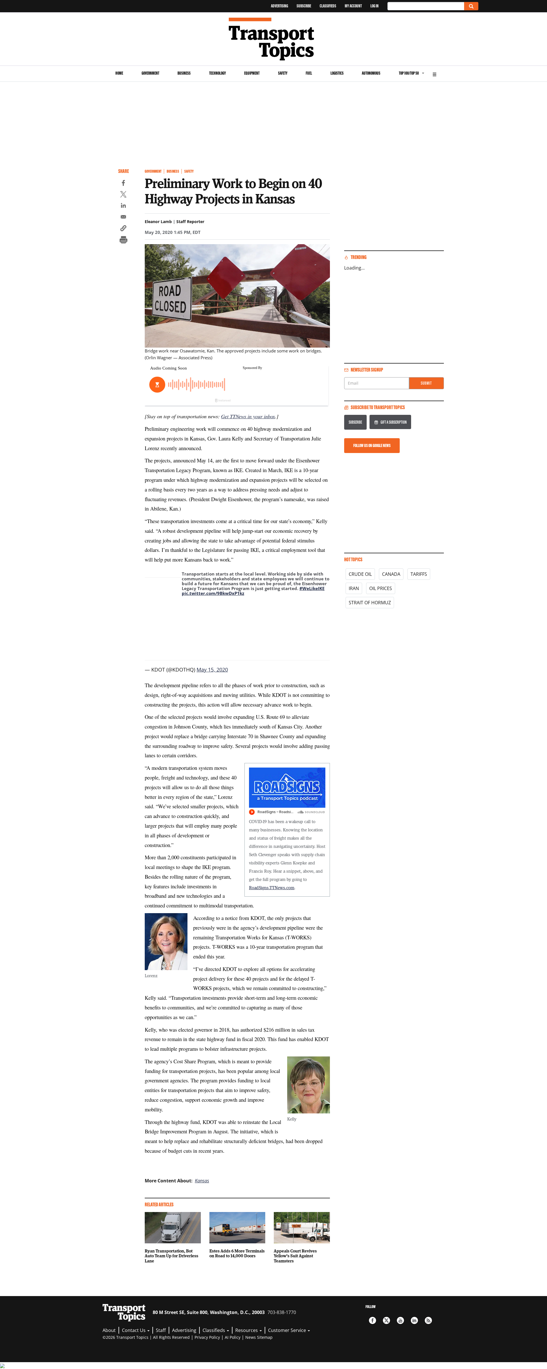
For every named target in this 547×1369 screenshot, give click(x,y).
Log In (374, 6)
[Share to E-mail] (123, 218)
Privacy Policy (207, 1337)
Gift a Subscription (394, 422)
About (109, 1330)
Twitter (386, 1320)
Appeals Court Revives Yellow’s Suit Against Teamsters (295, 1256)
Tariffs (419, 574)
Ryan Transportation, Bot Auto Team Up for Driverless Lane (171, 1256)
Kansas (202, 1180)
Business (184, 73)
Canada (391, 574)
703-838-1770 (282, 1312)
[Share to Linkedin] (123, 206)
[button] (123, 229)
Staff (161, 1330)
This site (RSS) (428, 1320)
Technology (217, 73)
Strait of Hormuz (370, 602)
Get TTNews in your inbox (248, 416)
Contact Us (134, 1330)
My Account (353, 6)
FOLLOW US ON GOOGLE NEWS (372, 445)
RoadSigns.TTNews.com (271, 887)
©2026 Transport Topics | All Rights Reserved (146, 1337)
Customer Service (287, 1330)
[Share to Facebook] (123, 184)
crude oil (360, 574)
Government (150, 73)
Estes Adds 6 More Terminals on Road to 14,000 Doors (237, 1253)
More (434, 73)
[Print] (123, 240)
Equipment (252, 73)
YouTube (400, 1320)
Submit (426, 383)
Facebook (372, 1320)
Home (119, 73)
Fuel (309, 73)
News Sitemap (259, 1337)
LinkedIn (414, 1320)
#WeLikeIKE (311, 588)
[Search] (471, 6)
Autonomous (371, 73)
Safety (282, 73)
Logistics (337, 73)
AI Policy (232, 1337)
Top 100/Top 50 (409, 73)
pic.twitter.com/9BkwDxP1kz (213, 593)
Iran (354, 588)
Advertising (279, 6)
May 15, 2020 (212, 669)
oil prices (380, 588)
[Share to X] (123, 195)
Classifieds (328, 6)
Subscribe (304, 6)
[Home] (274, 39)
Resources (247, 1330)
